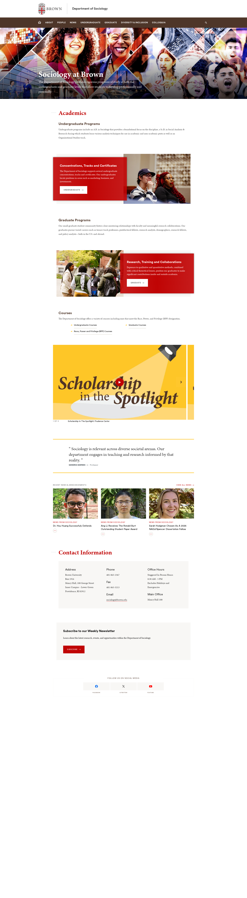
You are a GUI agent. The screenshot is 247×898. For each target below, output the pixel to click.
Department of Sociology (90, 8)
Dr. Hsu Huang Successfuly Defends (72, 526)
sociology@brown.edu (116, 599)
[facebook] (96, 686)
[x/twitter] (123, 686)
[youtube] (150, 686)
